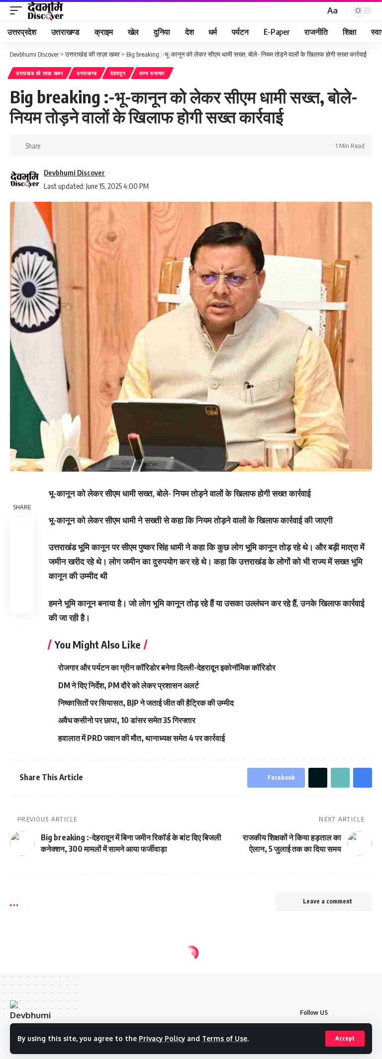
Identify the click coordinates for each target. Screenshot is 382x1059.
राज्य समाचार (152, 73)
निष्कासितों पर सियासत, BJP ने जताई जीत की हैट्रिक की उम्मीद (146, 703)
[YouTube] (366, 1012)
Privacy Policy (162, 1038)
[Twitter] (354, 1012)
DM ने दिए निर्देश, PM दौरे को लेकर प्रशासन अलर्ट (128, 685)
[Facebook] (341, 1012)
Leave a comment (327, 901)
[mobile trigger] (18, 10)
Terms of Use (224, 1038)
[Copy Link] (82, 146)
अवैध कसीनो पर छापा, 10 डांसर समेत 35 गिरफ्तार (126, 720)
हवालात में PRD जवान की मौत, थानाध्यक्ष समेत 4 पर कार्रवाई (141, 738)
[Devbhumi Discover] (45, 10)
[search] (316, 10)
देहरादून (118, 73)
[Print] (97, 146)
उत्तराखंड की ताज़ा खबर (39, 73)
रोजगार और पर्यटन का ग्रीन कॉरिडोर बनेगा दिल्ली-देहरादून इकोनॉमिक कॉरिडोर (167, 667)
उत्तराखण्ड (87, 73)
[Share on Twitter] (66, 146)
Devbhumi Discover (74, 172)
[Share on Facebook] (51, 146)
